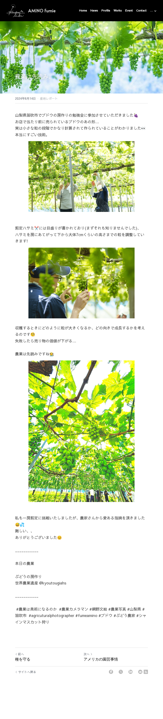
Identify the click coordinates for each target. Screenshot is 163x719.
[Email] (140, 672)
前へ (21, 654)
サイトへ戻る (27, 672)
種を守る (22, 659)
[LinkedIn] (130, 672)
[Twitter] (121, 672)
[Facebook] (111, 672)
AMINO (35, 11)
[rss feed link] (146, 672)
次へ (87, 654)
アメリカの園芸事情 (101, 659)
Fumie (50, 11)
